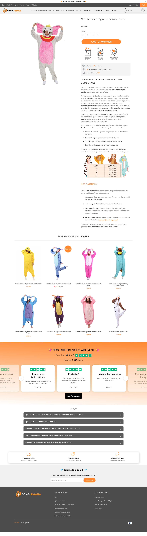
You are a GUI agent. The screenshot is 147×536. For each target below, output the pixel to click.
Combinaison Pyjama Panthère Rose (88, 310)
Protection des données (62, 512)
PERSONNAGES (71, 10)
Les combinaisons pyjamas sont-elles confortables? (49, 436)
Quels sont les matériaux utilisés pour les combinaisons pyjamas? (54, 415)
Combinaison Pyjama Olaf (118, 310)
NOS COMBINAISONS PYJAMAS (42, 10)
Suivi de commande (100, 505)
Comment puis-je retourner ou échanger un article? (48, 443)
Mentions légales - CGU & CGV (64, 505)
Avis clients (98, 508)
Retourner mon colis (60, 508)
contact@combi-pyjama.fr (108, 220)
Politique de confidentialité (62, 516)
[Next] (75, 53)
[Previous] (18, 53)
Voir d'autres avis (73, 396)
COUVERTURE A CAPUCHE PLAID (104, 10)
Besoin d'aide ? (7, 5)
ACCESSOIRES (85, 10)
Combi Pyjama (24, 523)
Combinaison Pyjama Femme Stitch (58, 262)
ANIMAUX (59, 10)
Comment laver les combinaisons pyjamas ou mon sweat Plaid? (53, 429)
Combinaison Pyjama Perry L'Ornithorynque (118, 262)
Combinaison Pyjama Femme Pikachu (28, 262)
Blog (55, 497)
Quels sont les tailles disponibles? (41, 422)
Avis (27, 5)
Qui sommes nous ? (60, 501)
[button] (21, 378)
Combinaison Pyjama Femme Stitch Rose (88, 262)
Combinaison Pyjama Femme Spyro (58, 310)
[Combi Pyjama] (13, 10)
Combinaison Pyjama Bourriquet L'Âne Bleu (28, 310)
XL (98, 35)
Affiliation (34, 5)
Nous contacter (19, 5)
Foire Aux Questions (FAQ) (103, 501)
